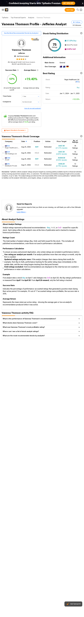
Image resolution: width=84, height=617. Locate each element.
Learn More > (21, 212)
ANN (8, 158)
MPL (8, 164)
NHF (8, 152)
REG (77, 82)
